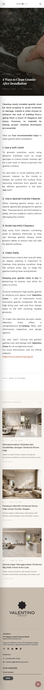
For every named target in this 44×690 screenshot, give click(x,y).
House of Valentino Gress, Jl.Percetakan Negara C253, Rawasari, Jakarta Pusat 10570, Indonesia (20, 644)
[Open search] (40, 4)
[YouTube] (16, 649)
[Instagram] (8, 649)
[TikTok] (21, 649)
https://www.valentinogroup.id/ (17, 357)
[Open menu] (3, 4)
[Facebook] (4, 649)
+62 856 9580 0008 (12, 658)
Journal (6, 74)
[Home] (22, 3)
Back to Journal (17, 378)
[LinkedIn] (12, 649)
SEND (8, 678)
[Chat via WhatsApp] (38, 684)
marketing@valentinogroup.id (16, 662)
